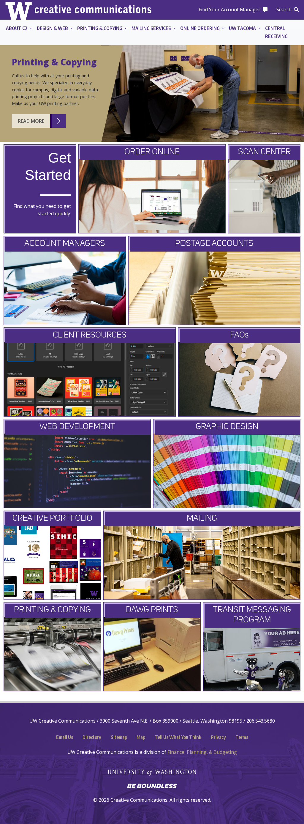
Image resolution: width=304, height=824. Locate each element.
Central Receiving (276, 32)
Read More (31, 121)
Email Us (64, 737)
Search (284, 9)
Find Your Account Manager (229, 9)
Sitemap (119, 737)
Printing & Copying (100, 28)
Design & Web (53, 28)
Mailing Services (152, 28)
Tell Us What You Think (178, 737)
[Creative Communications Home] (93, 10)
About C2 (17, 28)
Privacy (218, 737)
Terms (241, 737)
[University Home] (19, 10)
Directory (92, 737)
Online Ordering (200, 28)
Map (141, 737)
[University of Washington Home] (152, 769)
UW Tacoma (243, 28)
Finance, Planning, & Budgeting (202, 752)
